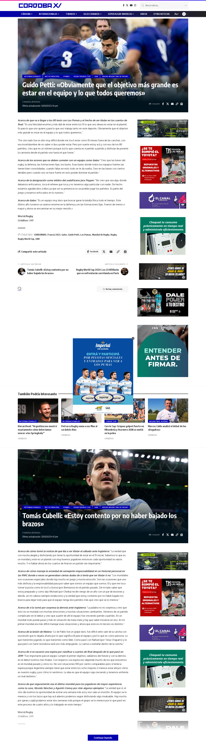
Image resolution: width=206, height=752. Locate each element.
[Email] (172, 103)
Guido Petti (73, 234)
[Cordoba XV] (40, 5)
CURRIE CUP (111, 421)
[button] (176, 14)
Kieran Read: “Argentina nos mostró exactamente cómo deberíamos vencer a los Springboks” (37, 430)
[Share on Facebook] (163, 103)
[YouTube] (131, 5)
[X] (127, 5)
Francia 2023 (54, 234)
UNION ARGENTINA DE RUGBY (115, 76)
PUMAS (66, 76)
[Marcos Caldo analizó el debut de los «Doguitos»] (168, 410)
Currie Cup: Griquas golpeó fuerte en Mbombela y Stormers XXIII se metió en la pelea (124, 430)
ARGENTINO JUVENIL (158, 421)
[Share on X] (167, 103)
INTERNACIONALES (32, 76)
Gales (64, 234)
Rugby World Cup (26, 239)
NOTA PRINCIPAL (52, 76)
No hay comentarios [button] (114, 289)
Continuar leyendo (103, 737)
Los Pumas (85, 234)
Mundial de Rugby (100, 234)
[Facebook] (123, 5)
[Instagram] (135, 5)
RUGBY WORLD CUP (82, 76)
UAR (96, 76)
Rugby (114, 234)
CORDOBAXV (40, 234)
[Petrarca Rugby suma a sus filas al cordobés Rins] (81, 410)
